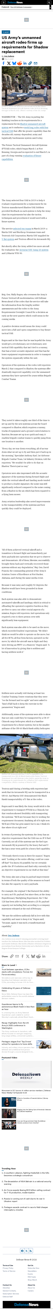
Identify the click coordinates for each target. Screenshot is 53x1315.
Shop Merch (32, 1280)
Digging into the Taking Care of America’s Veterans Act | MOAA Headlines (34, 1110)
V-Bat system (8, 239)
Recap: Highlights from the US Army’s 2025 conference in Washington (15, 1025)
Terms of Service (9, 1271)
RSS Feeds (32, 1277)
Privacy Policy (8, 1268)
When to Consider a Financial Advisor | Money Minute (32, 1099)
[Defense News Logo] (15, 2)
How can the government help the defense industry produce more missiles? (31, 1122)
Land (6, 32)
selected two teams (22, 228)
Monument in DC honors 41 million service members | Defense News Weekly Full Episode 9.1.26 (26, 1091)
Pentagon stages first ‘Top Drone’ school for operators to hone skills (17, 1042)
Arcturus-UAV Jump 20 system (33, 250)
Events (30, 1274)
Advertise (6, 1287)
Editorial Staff (8, 1296)
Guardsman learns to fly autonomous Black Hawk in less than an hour (18, 1007)
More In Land (8, 965)
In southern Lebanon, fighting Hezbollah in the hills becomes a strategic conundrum (26, 1174)
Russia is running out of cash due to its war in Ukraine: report (24, 1200)
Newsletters (32, 1271)
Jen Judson (9, 56)
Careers (31, 1290)
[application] (26, 1074)
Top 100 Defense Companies (20, 7)
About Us (31, 1287)
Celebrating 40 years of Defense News (16, 989)
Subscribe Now (33, 1268)
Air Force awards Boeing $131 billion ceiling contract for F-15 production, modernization (27, 1191)
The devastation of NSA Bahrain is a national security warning (27, 1182)
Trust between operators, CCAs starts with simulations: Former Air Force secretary (17, 972)
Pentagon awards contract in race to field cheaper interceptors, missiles (26, 1208)
